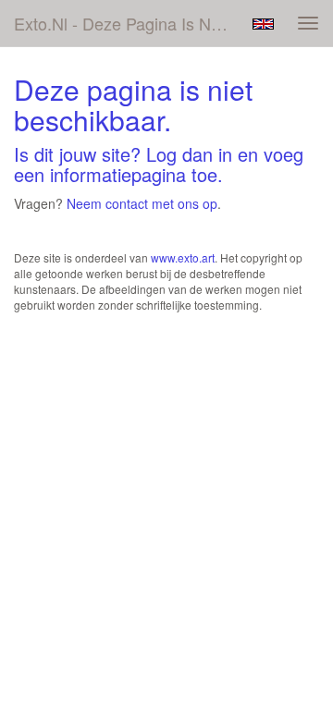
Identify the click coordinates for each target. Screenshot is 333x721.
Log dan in (189, 154)
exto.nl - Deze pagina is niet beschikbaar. (127, 23)
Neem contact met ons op (142, 203)
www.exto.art (183, 257)
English (263, 24)
